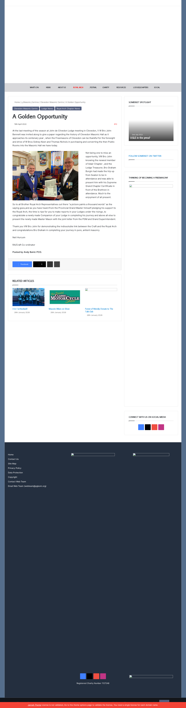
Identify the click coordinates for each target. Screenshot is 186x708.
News (48, 87)
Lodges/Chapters (140, 87)
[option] (151, 125)
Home (17, 102)
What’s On (34, 87)
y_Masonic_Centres (30, 102)
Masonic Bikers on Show (59, 309)
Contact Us (13, 459)
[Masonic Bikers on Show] (65, 297)
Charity (105, 87)
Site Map (12, 463)
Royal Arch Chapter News (68, 108)
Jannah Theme (34, 705)
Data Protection (15, 472)
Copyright (12, 477)
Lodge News (47, 108)
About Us (62, 87)
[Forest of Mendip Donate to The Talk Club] (101, 297)
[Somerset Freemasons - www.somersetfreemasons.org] (93, 16)
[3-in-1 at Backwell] (28, 297)
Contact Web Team (17, 481)
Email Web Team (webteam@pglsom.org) (27, 486)
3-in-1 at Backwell (19, 309)
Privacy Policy (14, 468)
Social (157, 87)
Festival (93, 87)
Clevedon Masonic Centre (52, 102)
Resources (121, 87)
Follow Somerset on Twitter (145, 155)
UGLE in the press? (140, 137)
